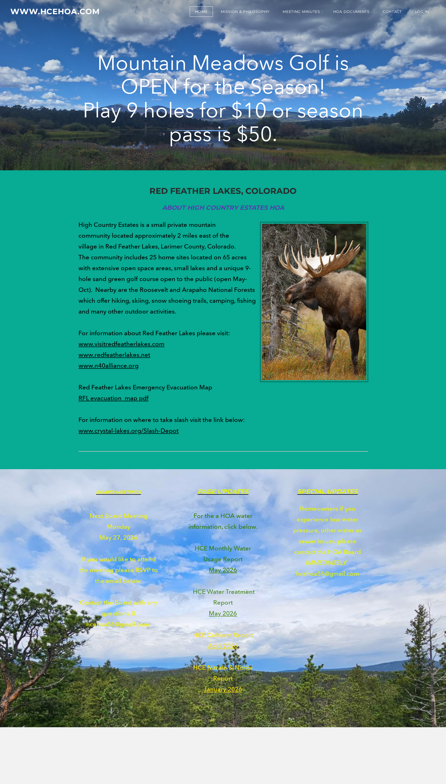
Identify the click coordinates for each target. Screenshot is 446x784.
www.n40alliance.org (108, 365)
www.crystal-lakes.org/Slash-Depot (128, 430)
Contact (392, 11)
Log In (422, 11)
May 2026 (223, 570)
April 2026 (223, 646)
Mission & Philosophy (245, 11)
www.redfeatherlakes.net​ (114, 354)
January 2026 (223, 689)
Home (201, 11)
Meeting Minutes (301, 11)
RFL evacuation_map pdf (113, 398)
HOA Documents (351, 11)
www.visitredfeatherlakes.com (121, 344)
